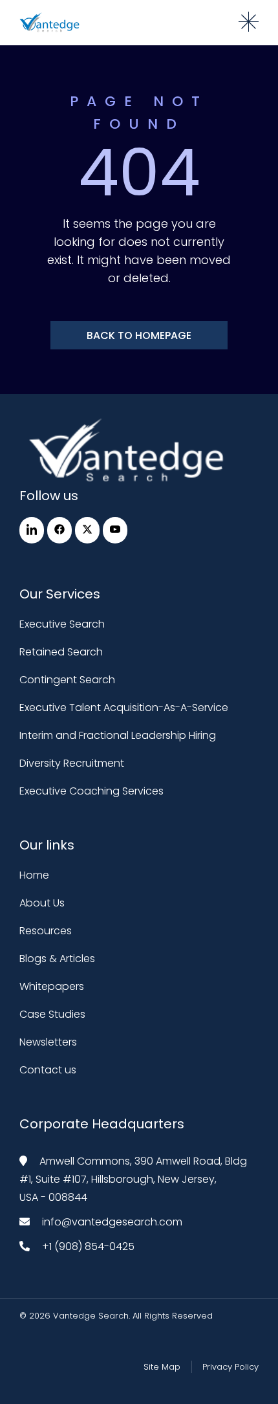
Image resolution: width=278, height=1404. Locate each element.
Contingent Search (67, 679)
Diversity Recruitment (71, 763)
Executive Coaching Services (91, 791)
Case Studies (52, 1014)
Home (34, 875)
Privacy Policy (230, 1367)
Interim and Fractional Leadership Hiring (117, 735)
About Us (42, 902)
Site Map (162, 1367)
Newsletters (48, 1042)
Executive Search (62, 624)
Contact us (47, 1069)
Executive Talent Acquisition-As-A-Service (123, 707)
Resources (45, 930)
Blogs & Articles (57, 958)
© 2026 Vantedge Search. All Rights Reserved (116, 1316)
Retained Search (61, 651)
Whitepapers (51, 986)
